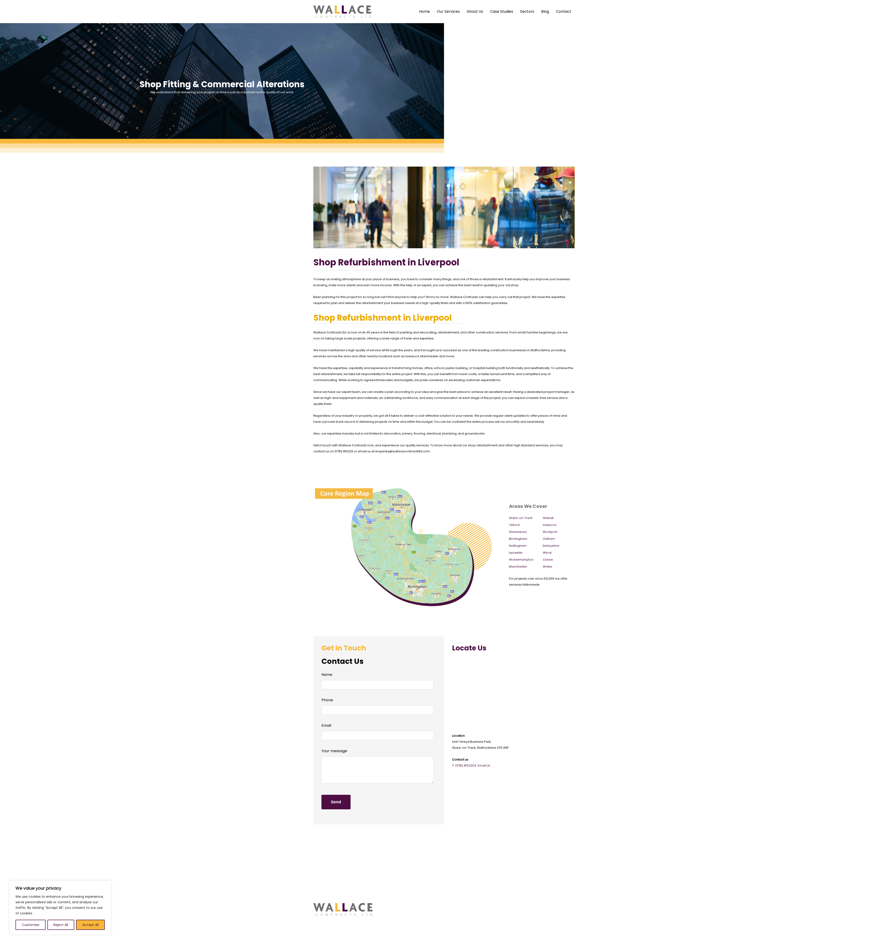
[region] (60, 908)
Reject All (60, 924)
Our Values (458, 912)
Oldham (549, 539)
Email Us (484, 765)
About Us (475, 11)
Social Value (459, 924)
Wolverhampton (521, 559)
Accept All (90, 924)
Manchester (518, 566)
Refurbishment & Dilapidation (402, 918)
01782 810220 (464, 765)
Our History (458, 906)
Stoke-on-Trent (520, 518)
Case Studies (501, 11)
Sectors (527, 11)
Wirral (547, 552)
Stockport (550, 532)
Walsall (548, 518)
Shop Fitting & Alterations (399, 924)
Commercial (391, 906)
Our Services (448, 11)
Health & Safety (461, 918)
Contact (563, 11)
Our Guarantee (461, 936)
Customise (30, 924)
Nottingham (518, 545)
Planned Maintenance (397, 930)
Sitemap (489, 912)
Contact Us (491, 906)
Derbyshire (551, 545)
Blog (545, 11)
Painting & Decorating (397, 912)
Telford (514, 525)
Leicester (516, 552)
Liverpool (549, 525)
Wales (547, 566)
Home (424, 11)
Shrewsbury (518, 532)
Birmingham (518, 539)
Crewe (548, 559)
